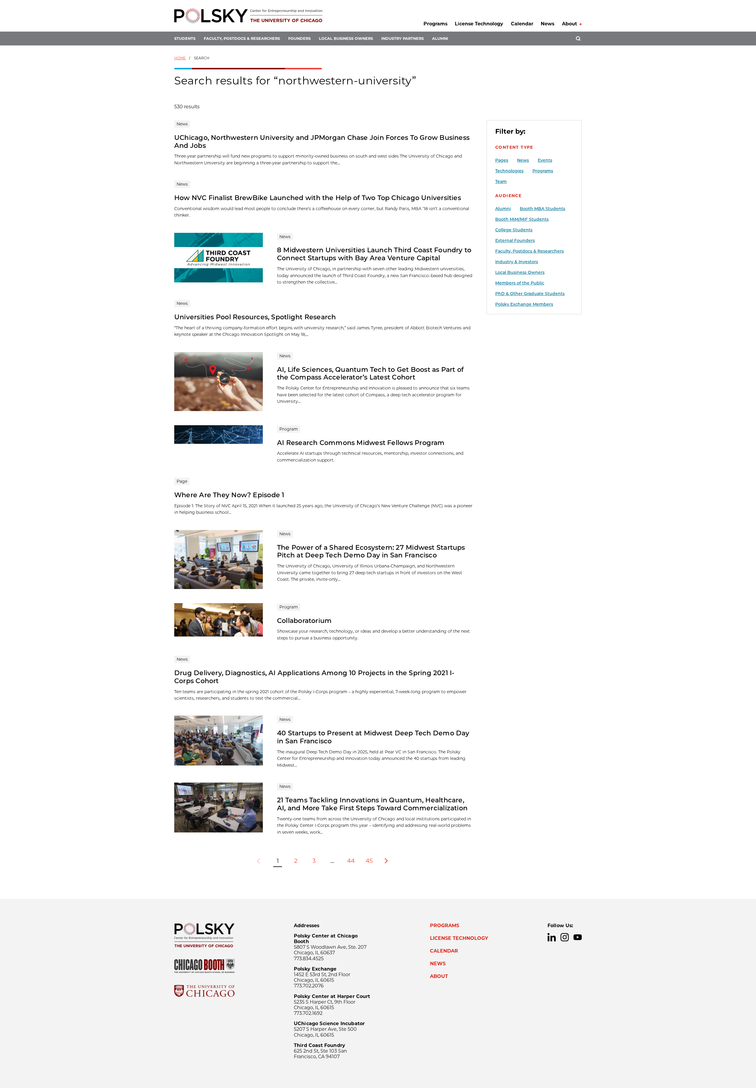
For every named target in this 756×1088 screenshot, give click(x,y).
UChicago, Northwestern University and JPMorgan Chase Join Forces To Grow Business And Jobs (322, 141)
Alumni (440, 38)
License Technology (479, 24)
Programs (435, 24)
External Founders (515, 240)
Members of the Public (519, 283)
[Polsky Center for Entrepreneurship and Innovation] (248, 15)
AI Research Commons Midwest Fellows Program (361, 443)
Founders (299, 38)
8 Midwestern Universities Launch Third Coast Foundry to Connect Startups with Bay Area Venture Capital (374, 254)
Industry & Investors (516, 261)
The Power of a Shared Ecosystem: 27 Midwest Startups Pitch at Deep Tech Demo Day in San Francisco (371, 551)
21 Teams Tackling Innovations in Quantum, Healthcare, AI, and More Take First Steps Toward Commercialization (372, 804)
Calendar (522, 24)
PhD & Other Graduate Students (530, 293)
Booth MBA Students (542, 208)
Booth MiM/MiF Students (522, 219)
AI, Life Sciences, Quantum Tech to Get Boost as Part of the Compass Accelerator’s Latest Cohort (370, 373)
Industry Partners (402, 38)
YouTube (577, 937)
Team (501, 181)
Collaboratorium (304, 620)
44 (351, 860)
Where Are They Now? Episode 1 (229, 495)
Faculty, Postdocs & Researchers (242, 38)
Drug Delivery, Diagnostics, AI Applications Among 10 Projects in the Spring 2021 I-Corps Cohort (314, 677)
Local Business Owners (346, 38)
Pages (501, 160)
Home (180, 58)
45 (369, 860)
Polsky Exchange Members (524, 304)
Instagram (565, 937)
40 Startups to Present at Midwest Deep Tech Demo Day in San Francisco (373, 737)
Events (545, 160)
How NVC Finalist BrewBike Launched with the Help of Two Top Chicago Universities (317, 198)
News (547, 24)
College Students (513, 230)
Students (184, 38)
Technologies (509, 171)
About (569, 24)
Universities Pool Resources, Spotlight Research (255, 317)
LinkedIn (552, 937)
